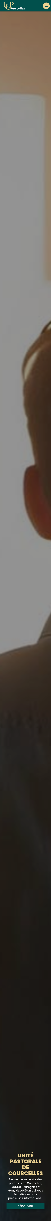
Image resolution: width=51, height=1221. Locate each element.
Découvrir (25, 1206)
